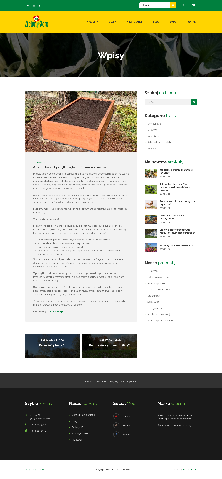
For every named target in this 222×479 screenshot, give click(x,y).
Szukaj (173, 5)
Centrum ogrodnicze (83, 415)
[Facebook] (40, 6)
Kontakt (192, 22)
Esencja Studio (190, 469)
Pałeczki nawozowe (158, 277)
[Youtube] (28, 6)
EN (193, 5)
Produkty (92, 22)
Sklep (112, 22)
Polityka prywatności (35, 469)
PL (184, 5)
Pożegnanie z (154, 308)
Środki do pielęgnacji (158, 314)
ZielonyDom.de (80, 433)
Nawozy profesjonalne (160, 320)
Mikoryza (152, 130)
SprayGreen (154, 302)
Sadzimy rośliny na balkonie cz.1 (177, 245)
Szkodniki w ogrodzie (159, 142)
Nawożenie (153, 136)
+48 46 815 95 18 (38, 424)
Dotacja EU (78, 427)
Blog (156, 22)
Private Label (134, 22)
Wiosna (151, 148)
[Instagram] (34, 6)
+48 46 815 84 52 (38, 431)
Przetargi (77, 439)
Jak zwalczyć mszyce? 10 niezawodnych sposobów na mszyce (175, 187)
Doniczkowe (154, 123)
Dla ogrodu (153, 295)
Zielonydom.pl (55, 311)
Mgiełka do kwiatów (158, 289)
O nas (173, 22)
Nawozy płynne (156, 283)
